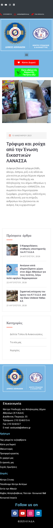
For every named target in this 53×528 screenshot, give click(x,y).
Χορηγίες (15, 350)
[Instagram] (10, 5)
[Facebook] (2, 5)
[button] (26, 54)
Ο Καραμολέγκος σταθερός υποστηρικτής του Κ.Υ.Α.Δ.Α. (33, 248)
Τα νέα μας (15, 342)
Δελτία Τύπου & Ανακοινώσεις (26, 334)
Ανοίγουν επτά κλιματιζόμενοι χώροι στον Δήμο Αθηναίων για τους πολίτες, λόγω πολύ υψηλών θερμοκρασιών (26, 272)
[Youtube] (6, 5)
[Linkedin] (14, 5)
